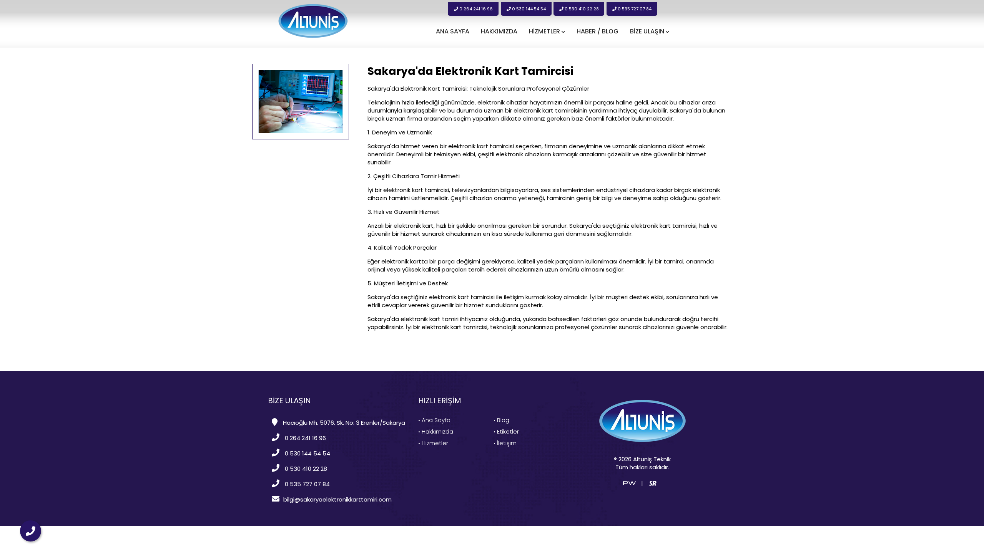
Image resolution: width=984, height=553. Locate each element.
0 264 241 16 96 (475, 9)
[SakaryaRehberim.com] (653, 482)
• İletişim (505, 443)
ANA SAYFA (452, 31)
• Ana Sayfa (434, 420)
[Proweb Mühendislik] (629, 482)
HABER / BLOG (597, 31)
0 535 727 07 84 (634, 9)
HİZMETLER (545, 31)
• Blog (501, 420)
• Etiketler (506, 431)
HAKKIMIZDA (499, 31)
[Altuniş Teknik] (312, 21)
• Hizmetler (433, 443)
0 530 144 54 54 (528, 9)
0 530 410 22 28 (581, 9)
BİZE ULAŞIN (648, 31)
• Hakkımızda (435, 431)
